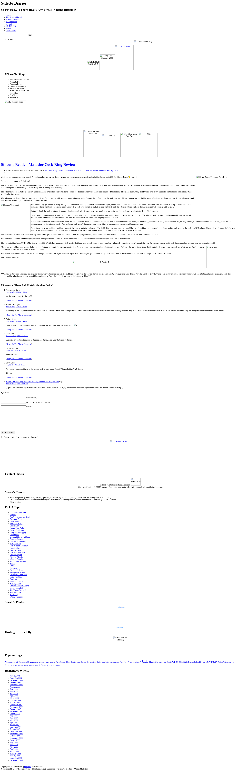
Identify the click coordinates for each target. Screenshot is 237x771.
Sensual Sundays (16, 581)
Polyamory (14, 568)
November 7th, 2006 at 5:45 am (16, 321)
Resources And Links (18, 575)
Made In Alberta (16, 557)
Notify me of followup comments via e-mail (21, 437)
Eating (107, 662)
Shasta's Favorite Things (19, 586)
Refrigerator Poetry (17, 572)
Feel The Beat (15, 544)
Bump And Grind (57, 662)
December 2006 (16, 731)
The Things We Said (18, 590)
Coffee (78, 662)
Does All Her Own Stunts (20, 537)
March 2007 (14, 725)
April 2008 (14, 696)
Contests (83, 662)
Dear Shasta (14, 535)
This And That (15, 592)
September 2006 (16, 738)
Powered (27, 767)
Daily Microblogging (18, 532)
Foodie (130, 662)
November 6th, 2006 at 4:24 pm (16, 307)
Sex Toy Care (112, 170)
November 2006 (16, 734)
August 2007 (15, 714)
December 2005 (16, 758)
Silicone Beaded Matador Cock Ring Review (38, 164)
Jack (145, 661)
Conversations (91, 662)
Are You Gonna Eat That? (20, 517)
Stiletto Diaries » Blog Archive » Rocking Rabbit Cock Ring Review (32, 382)
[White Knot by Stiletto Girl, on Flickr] (124, 69)
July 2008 (14, 689)
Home (8, 15)
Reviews (102, 170)
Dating (99, 662)
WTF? (48, 665)
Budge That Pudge (17, 528)
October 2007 (15, 709)
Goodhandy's (136, 662)
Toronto (31, 665)
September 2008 (16, 685)
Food (125, 662)
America (12, 662)
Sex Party (11, 665)
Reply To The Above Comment (19, 300)
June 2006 (14, 745)
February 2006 (15, 753)
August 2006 (15, 740)
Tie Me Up (14, 595)
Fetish (121, 662)
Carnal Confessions (65, 170)
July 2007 (14, 716)
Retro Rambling (16, 577)
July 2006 (14, 742)
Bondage (35, 662)
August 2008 (15, 687)
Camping (73, 662)
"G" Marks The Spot (18, 512)
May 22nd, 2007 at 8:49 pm (15, 365)
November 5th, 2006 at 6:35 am (16, 292)
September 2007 (16, 711)
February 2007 (15, 727)
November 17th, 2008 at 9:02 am (17, 384)
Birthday (24, 662)
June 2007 (14, 718)
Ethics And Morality (18, 541)
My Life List (11, 26)
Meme (12, 563)
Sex (6, 665)
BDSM (18, 662)
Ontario (169, 662)
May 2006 (14, 747)
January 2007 (15, 729)
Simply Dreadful (16, 588)
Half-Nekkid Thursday (83, 170)
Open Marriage (180, 661)
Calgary (68, 662)
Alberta (7, 662)
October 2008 (15, 682)
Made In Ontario (16, 559)
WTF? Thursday (16, 597)
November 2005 (16, 760)
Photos (95, 170)
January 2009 (15, 676)
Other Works (11, 30)
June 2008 (14, 691)
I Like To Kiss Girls (17, 552)
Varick (43, 665)
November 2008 (16, 680)
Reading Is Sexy (16, 570)
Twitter (36, 665)
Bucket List (14, 526)
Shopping (17, 665)
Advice (13, 515)
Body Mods (14, 521)
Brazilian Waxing (16, 524)
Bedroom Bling (51, 170)
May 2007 (14, 720)
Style (21, 665)
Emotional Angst (16, 539)
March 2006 (14, 751)
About (8, 28)
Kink (152, 662)
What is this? (120, 627)
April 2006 (14, 749)
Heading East (15, 548)
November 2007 (16, 707)
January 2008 (15, 702)
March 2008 (14, 698)
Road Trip (231, 662)
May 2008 (14, 694)
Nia (156, 662)
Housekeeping (15, 550)
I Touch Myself (16, 555)
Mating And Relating (18, 561)
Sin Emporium (11, 22)
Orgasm (191, 662)
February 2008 (15, 700)
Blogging (30, 662)
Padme (196, 662)
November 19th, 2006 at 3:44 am (17, 336)
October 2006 (15, 736)
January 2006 (15, 756)
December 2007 (16, 705)
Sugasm (26, 665)
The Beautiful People (14, 17)
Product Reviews (12, 19)
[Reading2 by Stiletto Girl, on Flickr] (120, 469)
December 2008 (16, 678)
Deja (103, 662)
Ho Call (9, 24)
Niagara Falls (162, 662)
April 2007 (14, 722)
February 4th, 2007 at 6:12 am (16, 350)
